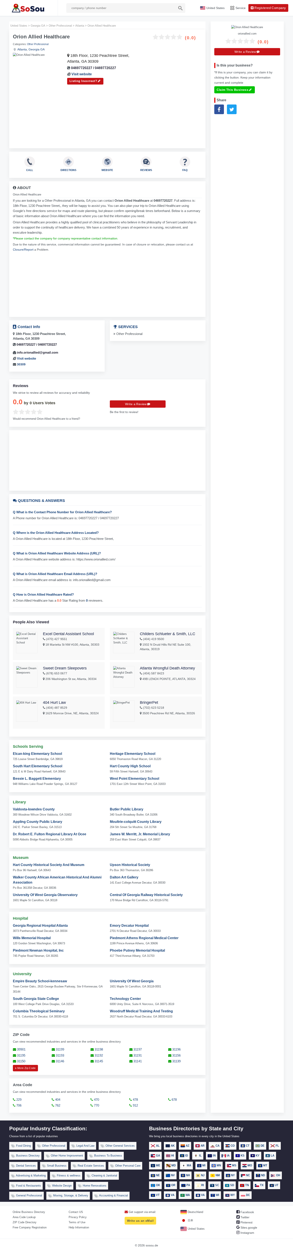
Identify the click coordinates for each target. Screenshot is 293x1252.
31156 (176, 1055)
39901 (21, 1049)
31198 (98, 1049)
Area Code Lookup (24, 1217)
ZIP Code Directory (24, 1222)
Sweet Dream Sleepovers (65, 668)
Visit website (81, 74)
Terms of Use (77, 1222)
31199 (59, 1049)
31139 (176, 1061)
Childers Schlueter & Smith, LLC (167, 634)
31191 (137, 1055)
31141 (137, 1061)
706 (18, 1105)
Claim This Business (232, 89)
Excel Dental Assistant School (68, 634)
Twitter (244, 1217)
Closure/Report (23, 249)
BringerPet (149, 702)
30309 (21, 364)
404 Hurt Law (54, 702)
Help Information (79, 1227)
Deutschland (195, 1212)
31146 (59, 1061)
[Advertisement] (107, 115)
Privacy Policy (78, 1217)
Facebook (247, 1212)
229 (18, 1099)
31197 (137, 1049)
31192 (98, 1055)
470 (96, 1099)
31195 (20, 1055)
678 (174, 1099)
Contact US (76, 1212)
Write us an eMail (140, 1220)
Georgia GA (37, 49)
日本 (190, 1220)
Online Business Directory (29, 1212)
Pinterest (246, 1222)
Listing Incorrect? (83, 81)
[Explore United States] (28, 8)
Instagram (247, 1232)
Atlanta (22, 49)
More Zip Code (26, 1068)
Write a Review (136, 404)
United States (196, 1228)
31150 (20, 1061)
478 (135, 1099)
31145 (98, 1061)
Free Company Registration (30, 1227)
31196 (176, 1049)
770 (96, 1105)
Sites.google (248, 1227)
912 (135, 1105)
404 (57, 1099)
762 (57, 1105)
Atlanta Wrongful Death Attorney (167, 668)
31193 (59, 1055)
